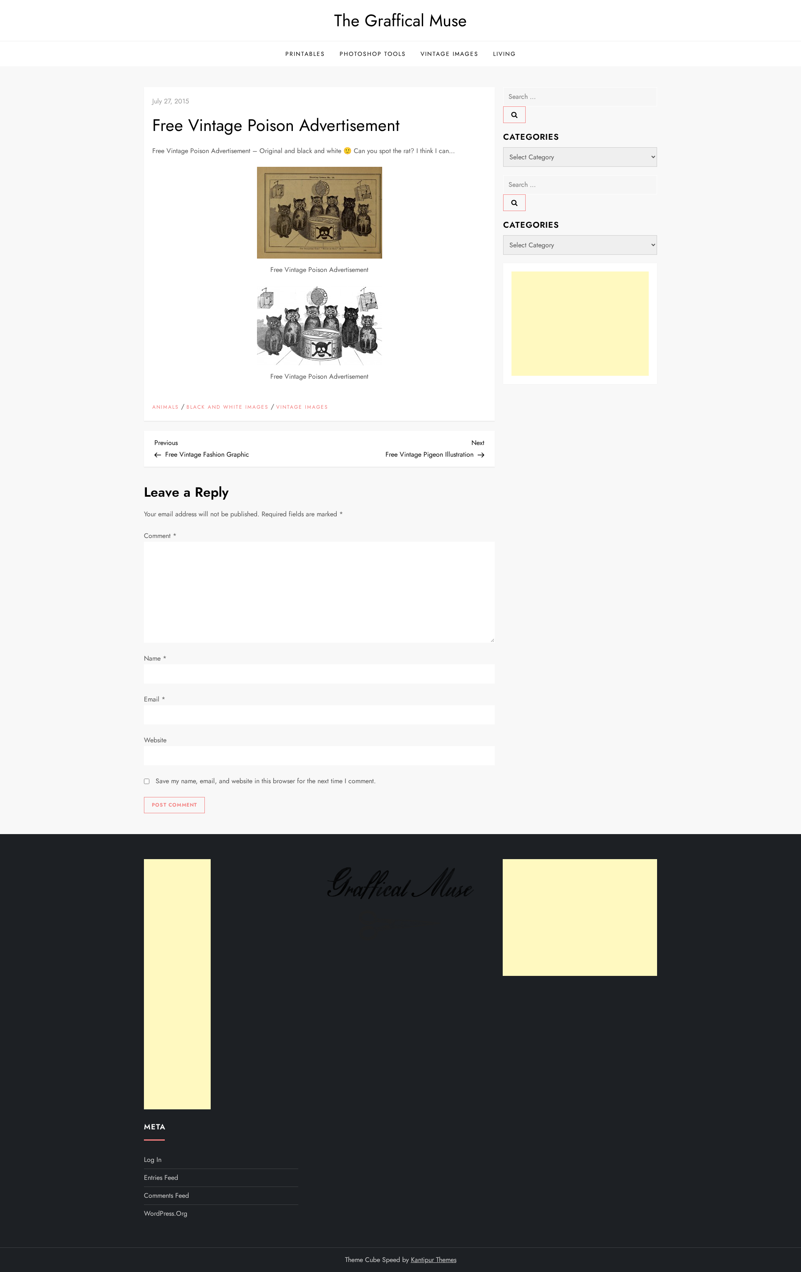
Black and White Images (227, 407)
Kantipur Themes (433, 1259)
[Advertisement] (580, 323)
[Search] (514, 114)
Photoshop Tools (373, 54)
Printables (305, 54)
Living (504, 54)
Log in (152, 1159)
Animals (165, 407)
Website (155, 740)
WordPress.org (165, 1213)
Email (154, 699)
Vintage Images (450, 54)
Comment (160, 535)
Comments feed (166, 1195)
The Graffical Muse (400, 20)
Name (155, 658)
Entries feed (161, 1177)
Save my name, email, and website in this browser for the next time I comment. (266, 781)
